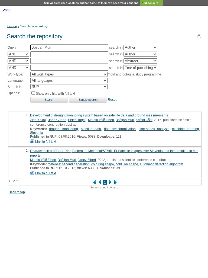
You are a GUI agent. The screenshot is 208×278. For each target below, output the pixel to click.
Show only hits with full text (55, 94)
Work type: (15, 74)
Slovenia (36, 133)
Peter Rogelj (77, 120)
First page (13, 26)
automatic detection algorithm (161, 164)
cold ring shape (102, 164)
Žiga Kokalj (38, 120)
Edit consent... (151, 2)
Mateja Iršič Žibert (101, 120)
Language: (16, 81)
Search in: (15, 87)
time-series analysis (154, 129)
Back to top (17, 192)
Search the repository (34, 26)
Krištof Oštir (144, 120)
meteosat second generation (69, 164)
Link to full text (45, 142)
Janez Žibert (57, 120)
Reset (112, 100)
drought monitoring (63, 129)
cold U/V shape (127, 164)
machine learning (185, 129)
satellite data (91, 129)
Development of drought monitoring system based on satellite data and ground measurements (99, 115)
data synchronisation (120, 129)
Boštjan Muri (125, 120)
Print (6, 10)
